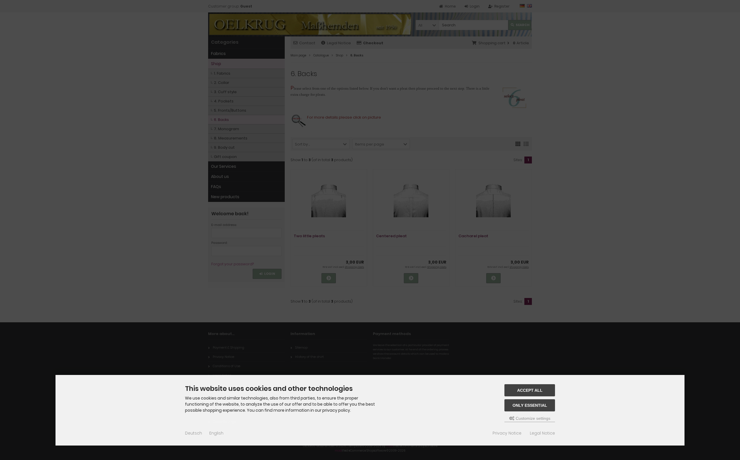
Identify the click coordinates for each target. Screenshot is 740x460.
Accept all (530, 390)
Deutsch (193, 433)
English (216, 433)
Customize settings (532, 418)
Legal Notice (542, 433)
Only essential (530, 405)
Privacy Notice (507, 433)
